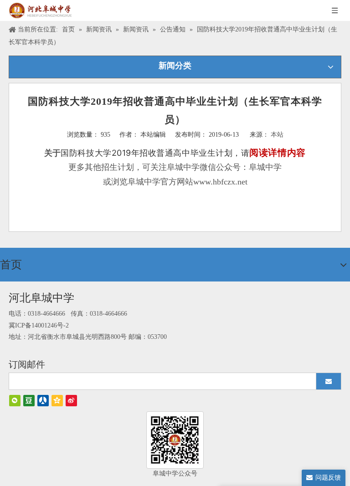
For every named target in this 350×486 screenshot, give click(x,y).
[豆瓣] (29, 400)
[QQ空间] (57, 400)
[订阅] (328, 381)
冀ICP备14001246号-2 (39, 325)
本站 (277, 134)
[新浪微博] (71, 400)
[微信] (15, 400)
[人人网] (43, 400)
